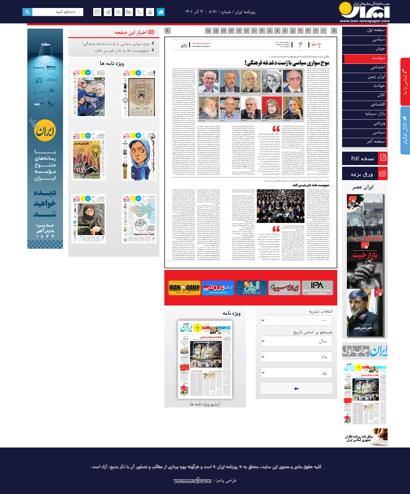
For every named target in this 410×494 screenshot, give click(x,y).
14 (223, 31)
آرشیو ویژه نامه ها (205, 404)
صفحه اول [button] (376, 30)
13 (231, 31)
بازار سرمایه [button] (375, 114)
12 (239, 31)
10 (254, 31)
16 (208, 31)
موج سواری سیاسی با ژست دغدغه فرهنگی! (115, 44)
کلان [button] (381, 95)
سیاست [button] (378, 58)
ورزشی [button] (379, 123)
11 (246, 31)
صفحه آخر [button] (376, 141)
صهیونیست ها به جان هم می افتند (121, 51)
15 (216, 31)
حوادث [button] (379, 86)
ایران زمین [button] (376, 76)
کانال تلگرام (405, 132)
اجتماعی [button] (378, 67)
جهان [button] (380, 49)
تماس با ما (405, 84)
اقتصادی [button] (378, 104)
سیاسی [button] (379, 39)
